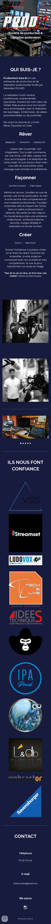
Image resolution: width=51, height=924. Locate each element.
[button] (3, 3)
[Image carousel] (25, 430)
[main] (25, 35)
